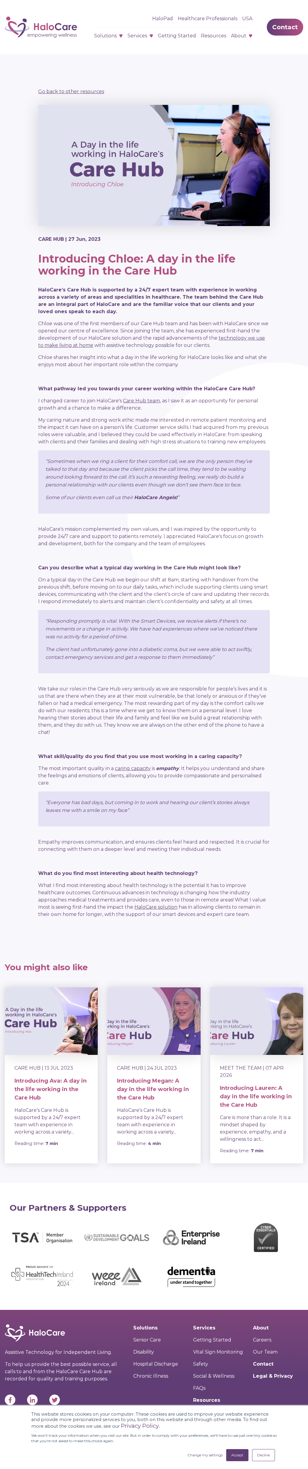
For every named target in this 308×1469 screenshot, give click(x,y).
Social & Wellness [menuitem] (213, 1376)
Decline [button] (263, 1455)
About (238, 36)
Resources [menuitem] (206, 1400)
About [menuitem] (261, 1328)
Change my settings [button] (205, 1455)
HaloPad (162, 18)
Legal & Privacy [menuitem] (273, 1376)
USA (247, 18)
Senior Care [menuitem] (147, 1340)
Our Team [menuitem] (265, 1352)
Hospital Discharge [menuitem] (155, 1364)
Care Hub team (141, 401)
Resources (213, 36)
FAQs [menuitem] (199, 1388)
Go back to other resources (71, 91)
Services (137, 36)
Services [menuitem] (204, 1328)
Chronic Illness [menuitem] (150, 1376)
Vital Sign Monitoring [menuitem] (218, 1352)
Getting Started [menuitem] (212, 1340)
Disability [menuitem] (143, 1352)
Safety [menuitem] (200, 1364)
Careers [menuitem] (262, 1340)
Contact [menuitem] (263, 1364)
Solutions (105, 36)
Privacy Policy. (140, 1425)
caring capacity (133, 768)
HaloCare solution (155, 907)
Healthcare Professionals (207, 18)
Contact (285, 27)
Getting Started (177, 36)
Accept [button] (237, 1455)
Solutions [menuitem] (145, 1328)
